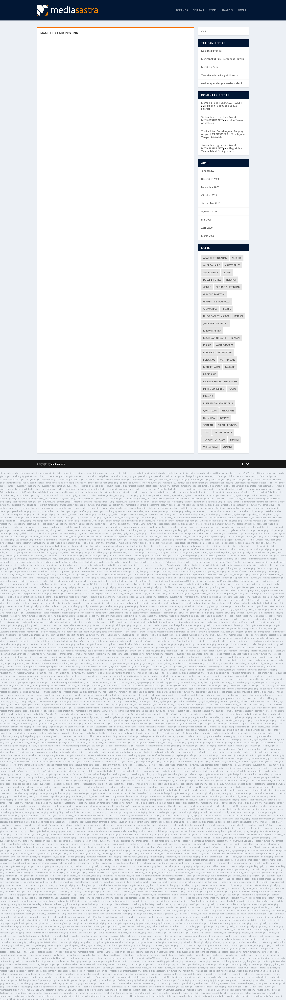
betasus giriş (127, 609)
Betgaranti (89, 552)
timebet (266, 755)
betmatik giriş (148, 473)
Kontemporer (224, 345)
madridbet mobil (185, 517)
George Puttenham (228, 287)
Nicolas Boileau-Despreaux (220, 381)
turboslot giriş (102, 473)
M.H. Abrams (227, 359)
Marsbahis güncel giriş (85, 650)
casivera (275, 498)
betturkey (149, 568)
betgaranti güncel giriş (16, 622)
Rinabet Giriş (108, 501)
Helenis (226, 308)
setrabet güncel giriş (192, 489)
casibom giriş (34, 485)
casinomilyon (107, 546)
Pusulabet (57, 625)
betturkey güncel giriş (225, 523)
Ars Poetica (210, 272)
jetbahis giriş (212, 672)
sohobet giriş (116, 498)
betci (150, 625)
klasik (207, 345)
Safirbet (137, 644)
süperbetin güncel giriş (163, 729)
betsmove (31, 523)
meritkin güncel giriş (236, 695)
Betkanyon (227, 492)
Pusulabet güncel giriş (87, 688)
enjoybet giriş (11, 555)
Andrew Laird (211, 265)
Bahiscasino (188, 733)
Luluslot (101, 720)
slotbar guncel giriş (89, 600)
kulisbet (17, 482)
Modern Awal (211, 367)
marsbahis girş (168, 622)
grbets (256, 619)
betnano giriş (171, 631)
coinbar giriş (91, 587)
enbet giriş (123, 508)
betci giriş (211, 745)
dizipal (191, 514)
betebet (16, 473)
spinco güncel (207, 600)
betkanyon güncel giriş (141, 584)
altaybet (59, 609)
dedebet (197, 485)
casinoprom (37, 603)
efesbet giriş (181, 495)
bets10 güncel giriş (141, 628)
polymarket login (247, 530)
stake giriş (165, 498)
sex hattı (137, 695)
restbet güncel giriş (237, 489)
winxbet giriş (69, 473)
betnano (198, 568)
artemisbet (268, 485)
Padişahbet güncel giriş (204, 530)
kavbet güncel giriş (242, 492)
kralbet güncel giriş (166, 517)
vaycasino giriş (271, 628)
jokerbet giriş (75, 758)
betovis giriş (125, 479)
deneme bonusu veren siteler (270, 501)
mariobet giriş (113, 749)
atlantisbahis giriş (159, 666)
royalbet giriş (122, 650)
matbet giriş (79, 476)
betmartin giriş (254, 606)
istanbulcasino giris (62, 733)
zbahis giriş (243, 650)
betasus (105, 498)
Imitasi (238, 316)
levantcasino (110, 701)
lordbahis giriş (223, 508)
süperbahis (142, 504)
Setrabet (144, 660)
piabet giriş (70, 752)
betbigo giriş (208, 612)
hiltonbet (261, 473)
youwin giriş (80, 726)
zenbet (47, 536)
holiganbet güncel (152, 539)
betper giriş (182, 622)
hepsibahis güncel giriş (260, 549)
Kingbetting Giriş (37, 653)
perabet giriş (177, 511)
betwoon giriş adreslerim (100, 631)
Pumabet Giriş (52, 714)
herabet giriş (78, 546)
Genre (207, 287)
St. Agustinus (223, 432)
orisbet (50, 679)
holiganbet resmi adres (222, 679)
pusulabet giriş (49, 485)
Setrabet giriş (225, 565)
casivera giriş (248, 517)
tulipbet (208, 533)
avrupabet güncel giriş (233, 593)
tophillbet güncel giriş (67, 695)
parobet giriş (104, 514)
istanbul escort (29, 482)
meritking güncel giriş (45, 657)
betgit (148, 542)
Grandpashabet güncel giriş (49, 473)
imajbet (113, 489)
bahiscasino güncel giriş (206, 733)
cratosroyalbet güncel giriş (248, 504)
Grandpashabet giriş (186, 641)
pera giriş (21, 593)
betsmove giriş (32, 527)
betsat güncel (155, 647)
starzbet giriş (121, 485)
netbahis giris (51, 723)
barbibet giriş (92, 676)
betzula (226, 584)
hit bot (121, 587)
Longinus (209, 359)
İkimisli (60, 495)
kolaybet (223, 489)
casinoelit (180, 603)
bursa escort (278, 641)
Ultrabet (144, 612)
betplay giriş (11, 676)
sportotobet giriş (259, 634)
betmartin (4, 726)
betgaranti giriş (170, 701)
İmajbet (39, 685)
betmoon (173, 669)
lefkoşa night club (198, 755)
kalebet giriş (156, 600)
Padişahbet (240, 628)
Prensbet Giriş (138, 523)
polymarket (219, 739)
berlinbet (110, 650)
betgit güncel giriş (175, 644)
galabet (234, 530)
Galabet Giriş (190, 638)
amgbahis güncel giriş (67, 485)
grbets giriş (10, 634)
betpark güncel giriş (75, 479)
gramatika (210, 308)
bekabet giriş (134, 755)
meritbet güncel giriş (221, 558)
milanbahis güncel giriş (37, 739)
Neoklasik (209, 374)
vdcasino (153, 533)
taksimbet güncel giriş (59, 549)
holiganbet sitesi (157, 657)
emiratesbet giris (200, 511)
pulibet (28, 476)
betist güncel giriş (66, 517)
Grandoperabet (174, 565)
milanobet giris (209, 476)
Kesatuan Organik (215, 337)
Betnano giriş (98, 520)
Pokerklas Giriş (91, 609)
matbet (166, 482)
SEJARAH (198, 10)
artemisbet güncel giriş (171, 752)
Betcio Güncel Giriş (162, 514)
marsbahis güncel (141, 511)
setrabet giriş (205, 571)
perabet (53, 517)
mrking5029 (243, 473)
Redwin (96, 625)
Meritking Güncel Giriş (125, 672)
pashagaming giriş (195, 672)
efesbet (213, 517)
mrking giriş (51, 552)
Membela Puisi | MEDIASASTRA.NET (221, 102)
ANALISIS (227, 10)
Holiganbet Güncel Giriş (226, 562)
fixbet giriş (126, 476)
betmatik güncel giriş (181, 485)
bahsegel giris (38, 508)
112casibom (194, 758)
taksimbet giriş (213, 495)
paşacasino (103, 593)
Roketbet (180, 663)
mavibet (246, 691)
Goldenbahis (214, 726)
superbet (29, 752)
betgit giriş (267, 527)
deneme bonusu (225, 707)
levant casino (197, 508)
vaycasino (91, 590)
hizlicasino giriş (248, 603)
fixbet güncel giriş (142, 562)
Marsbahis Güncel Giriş (37, 517)
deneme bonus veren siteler (270, 695)
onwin (54, 536)
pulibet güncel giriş (188, 552)
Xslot (229, 536)
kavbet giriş (219, 568)
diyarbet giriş (156, 698)
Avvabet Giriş (172, 549)
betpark (182, 558)
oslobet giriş (143, 666)
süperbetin (110, 492)
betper (166, 647)
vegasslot (40, 495)
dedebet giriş (124, 523)
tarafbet (257, 479)
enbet (215, 552)
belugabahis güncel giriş (182, 482)
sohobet (190, 523)
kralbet (140, 485)
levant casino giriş (229, 495)
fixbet (253, 473)
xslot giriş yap (46, 758)
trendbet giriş (85, 527)
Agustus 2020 (209, 211)
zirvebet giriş (38, 584)
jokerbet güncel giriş (168, 479)
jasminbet (174, 717)
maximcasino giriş (67, 717)
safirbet (60, 514)
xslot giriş (66, 577)
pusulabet (91, 476)
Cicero (227, 272)
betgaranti (215, 482)
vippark (275, 533)
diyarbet (155, 498)
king (170, 546)
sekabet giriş (101, 523)
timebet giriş (18, 476)
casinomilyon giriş (240, 485)
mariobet (161, 726)
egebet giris (182, 755)
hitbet (135, 574)
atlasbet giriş (150, 688)
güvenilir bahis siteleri (196, 726)
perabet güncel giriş (185, 473)
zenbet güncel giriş (163, 723)
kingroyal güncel (270, 745)
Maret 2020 (207, 235)
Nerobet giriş (19, 523)
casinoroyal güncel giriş (150, 482)
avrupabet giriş (228, 504)
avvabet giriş (59, 593)
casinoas (17, 501)
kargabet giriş (160, 584)
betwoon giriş (251, 476)
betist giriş (214, 581)
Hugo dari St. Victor (216, 316)
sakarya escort (148, 736)
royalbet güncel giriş (241, 672)
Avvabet (241, 749)
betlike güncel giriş (46, 501)
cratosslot (50, 634)
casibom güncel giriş (9, 498)
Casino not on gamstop (268, 568)
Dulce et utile (212, 279)
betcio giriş (5, 504)
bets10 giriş (25, 492)
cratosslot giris (40, 476)
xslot (60, 482)
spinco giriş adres (175, 736)
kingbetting (136, 663)
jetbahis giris (29, 682)
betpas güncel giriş (254, 590)
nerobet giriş (153, 679)
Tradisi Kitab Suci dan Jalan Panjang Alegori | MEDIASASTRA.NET (222, 133)
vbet (159, 495)
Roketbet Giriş (51, 584)
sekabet (85, 495)
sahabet (11, 485)
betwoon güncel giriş (138, 638)
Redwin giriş (96, 596)
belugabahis (180, 682)
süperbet (28, 729)
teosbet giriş (130, 704)
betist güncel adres (170, 720)
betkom (3, 508)
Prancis (208, 396)
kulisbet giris (139, 552)
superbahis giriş (101, 527)
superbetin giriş (229, 473)
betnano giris (153, 552)
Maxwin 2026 (89, 584)
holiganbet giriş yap (69, 612)
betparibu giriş (125, 742)
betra (264, 606)
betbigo (89, 539)
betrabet (55, 650)
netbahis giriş (242, 745)
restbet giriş (62, 489)
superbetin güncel (186, 533)
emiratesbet (111, 542)
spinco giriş (32, 504)
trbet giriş (268, 749)
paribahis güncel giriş (206, 691)
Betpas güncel (30, 717)
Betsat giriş (78, 619)
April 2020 (207, 227)
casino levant (100, 622)
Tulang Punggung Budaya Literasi (219, 107)
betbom (251, 638)
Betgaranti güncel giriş (203, 625)
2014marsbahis (253, 600)
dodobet (71, 634)
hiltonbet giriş (63, 574)
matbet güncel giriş (244, 552)
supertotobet (82, 517)
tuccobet (42, 523)
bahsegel (241, 514)
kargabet (265, 498)
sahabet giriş (227, 482)
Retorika (209, 417)
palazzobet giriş (16, 628)
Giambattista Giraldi (216, 301)
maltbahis (41, 533)
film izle (233, 622)
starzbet (279, 590)
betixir (216, 504)
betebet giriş (240, 501)
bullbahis (15, 546)
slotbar (40, 482)
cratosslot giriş (108, 638)
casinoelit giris (278, 577)
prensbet (50, 508)
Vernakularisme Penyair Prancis (219, 75)
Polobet (221, 691)
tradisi (234, 439)
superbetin (134, 501)
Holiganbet (77, 501)
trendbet (232, 546)
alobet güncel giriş (122, 590)
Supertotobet (178, 571)
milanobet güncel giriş (239, 634)
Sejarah (208, 425)
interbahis (241, 647)
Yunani (227, 446)
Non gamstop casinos (77, 571)
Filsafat (231, 279)
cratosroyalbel (201, 517)
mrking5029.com (206, 498)
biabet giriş (5, 473)
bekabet (104, 641)
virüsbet (132, 485)
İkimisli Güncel (17, 688)
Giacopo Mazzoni (214, 294)
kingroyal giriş (24, 520)
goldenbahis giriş (148, 495)
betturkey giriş (222, 530)
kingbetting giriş (55, 726)
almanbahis (51, 482)
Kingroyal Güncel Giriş (35, 704)
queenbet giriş (228, 527)
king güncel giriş (141, 498)
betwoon (119, 571)
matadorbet (256, 485)
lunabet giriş (208, 485)
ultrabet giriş (168, 539)
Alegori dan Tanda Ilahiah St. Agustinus (221, 150)
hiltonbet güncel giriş (38, 638)
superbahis (32, 546)
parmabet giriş (210, 489)
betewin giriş (167, 504)
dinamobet (33, 600)
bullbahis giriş (174, 489)
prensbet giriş (76, 552)
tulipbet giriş (111, 511)
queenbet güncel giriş (46, 574)
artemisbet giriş (150, 644)
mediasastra (58, 464)
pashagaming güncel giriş (201, 577)
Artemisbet (192, 558)
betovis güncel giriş (119, 473)
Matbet (281, 742)
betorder (64, 584)
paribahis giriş (66, 476)
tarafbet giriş (102, 489)
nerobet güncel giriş (15, 612)
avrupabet (127, 695)
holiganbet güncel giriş (267, 523)
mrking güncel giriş (233, 520)
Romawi (224, 417)
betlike (141, 650)
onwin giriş (99, 542)
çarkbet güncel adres (90, 504)
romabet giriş (11, 565)
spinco (132, 508)
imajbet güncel (188, 504)
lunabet (128, 644)
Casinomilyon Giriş (24, 539)
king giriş (241, 498)
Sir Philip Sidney (227, 425)
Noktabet (185, 508)
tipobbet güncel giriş (200, 479)
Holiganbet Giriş (91, 606)
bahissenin (181, 520)
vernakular (210, 446)
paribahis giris (169, 691)
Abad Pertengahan (215, 257)
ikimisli (78, 568)
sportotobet (22, 587)
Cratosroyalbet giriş (226, 669)
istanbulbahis (233, 533)
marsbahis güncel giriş (67, 511)
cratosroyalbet (95, 533)
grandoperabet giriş (255, 666)
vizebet (130, 698)
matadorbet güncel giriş (262, 482)
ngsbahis (112, 552)
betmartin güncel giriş (261, 729)
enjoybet (45, 527)
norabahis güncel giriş (10, 571)
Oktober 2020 (209, 195)
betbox (228, 717)
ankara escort (138, 739)
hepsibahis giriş (43, 593)
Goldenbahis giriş (148, 596)
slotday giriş (167, 682)
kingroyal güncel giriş (128, 533)
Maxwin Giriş (107, 710)
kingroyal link (20, 533)
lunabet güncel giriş (56, 542)
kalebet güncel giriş (239, 685)
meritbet (200, 495)
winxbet (134, 520)
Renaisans (227, 410)
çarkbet (43, 644)
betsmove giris (158, 695)
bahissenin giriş (264, 733)
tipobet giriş (259, 508)
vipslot (281, 720)
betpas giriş (5, 501)
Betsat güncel (73, 530)
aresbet (149, 745)
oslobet (90, 473)
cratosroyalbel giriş (205, 523)
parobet (145, 492)
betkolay (31, 695)
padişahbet (103, 476)
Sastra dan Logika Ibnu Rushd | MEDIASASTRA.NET (219, 118)
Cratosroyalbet (29, 755)
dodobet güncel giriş (137, 530)
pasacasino (246, 508)
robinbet (4, 574)
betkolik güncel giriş (99, 555)
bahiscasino (248, 542)
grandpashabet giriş (69, 504)
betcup (81, 590)
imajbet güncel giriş (122, 603)
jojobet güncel (18, 530)
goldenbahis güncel (128, 482)
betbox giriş (5, 527)
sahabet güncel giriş (272, 504)
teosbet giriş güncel (204, 562)
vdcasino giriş (225, 596)
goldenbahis (6, 482)
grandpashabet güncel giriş (172, 523)
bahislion (4, 479)
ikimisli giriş (219, 536)
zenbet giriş (152, 523)
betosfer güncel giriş (129, 660)
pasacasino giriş (112, 657)
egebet (237, 615)
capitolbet (243, 511)
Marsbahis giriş (196, 539)
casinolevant (151, 489)
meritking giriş (160, 669)
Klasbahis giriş (120, 565)
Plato (232, 388)
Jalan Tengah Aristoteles (223, 135)
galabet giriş (87, 542)
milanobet (241, 669)
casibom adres (29, 571)
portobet (100, 619)
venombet (216, 676)
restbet (136, 492)
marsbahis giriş (17, 479)
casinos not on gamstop (140, 514)
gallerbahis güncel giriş (216, 574)
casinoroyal (55, 577)
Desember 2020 (210, 179)
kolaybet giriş (185, 669)
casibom (240, 476)
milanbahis (111, 508)
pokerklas (271, 473)
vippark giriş (14, 508)
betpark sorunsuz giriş (10, 542)
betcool (100, 590)
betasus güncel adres (269, 495)
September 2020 (210, 203)
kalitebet (69, 726)
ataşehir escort (142, 577)
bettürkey (53, 476)
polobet (68, 482)
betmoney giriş (168, 755)
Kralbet (171, 473)
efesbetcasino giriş (73, 603)
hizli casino (162, 546)
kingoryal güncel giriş (198, 619)
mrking (188, 511)
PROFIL (242, 10)
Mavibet (123, 685)
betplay (11, 584)
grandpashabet (140, 476)
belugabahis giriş (270, 514)
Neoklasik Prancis (211, 50)
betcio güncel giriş (148, 479)
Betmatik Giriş (205, 704)
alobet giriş (206, 688)
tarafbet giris (126, 707)
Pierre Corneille (213, 388)
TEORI (212, 10)
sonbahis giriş (20, 638)
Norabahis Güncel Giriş (25, 672)
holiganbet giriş (203, 473)
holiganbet (161, 473)
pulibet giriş (163, 511)
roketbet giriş (97, 657)
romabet (29, 555)
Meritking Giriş (249, 587)
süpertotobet (115, 558)
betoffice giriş (234, 517)
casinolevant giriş (201, 492)
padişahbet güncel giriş (11, 736)
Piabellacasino (44, 612)
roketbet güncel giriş (261, 574)
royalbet (185, 498)
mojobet (207, 542)
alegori (236, 257)
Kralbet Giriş (14, 720)
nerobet (124, 688)
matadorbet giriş (153, 536)
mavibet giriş (125, 542)
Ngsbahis (162, 489)
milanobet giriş (126, 489)
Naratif (230, 367)
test (120, 511)
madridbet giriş (140, 590)
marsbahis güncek (67, 536)
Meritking (204, 584)
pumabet (252, 669)
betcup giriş (11, 520)
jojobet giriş (177, 501)
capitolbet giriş (44, 558)
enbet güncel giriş (221, 587)
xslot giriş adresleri (209, 628)
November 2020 (210, 187)
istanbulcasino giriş (89, 565)
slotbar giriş (245, 495)
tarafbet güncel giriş (124, 581)
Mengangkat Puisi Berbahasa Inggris (222, 58)
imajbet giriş (156, 492)
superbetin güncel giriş (184, 587)
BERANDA (182, 10)
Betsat (52, 695)
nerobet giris (227, 577)
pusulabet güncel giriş (269, 489)
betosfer (51, 489)
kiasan (235, 337)
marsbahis (115, 476)
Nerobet (277, 653)
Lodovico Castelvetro (217, 352)
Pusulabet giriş (157, 577)
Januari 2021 (208, 170)
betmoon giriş (227, 701)
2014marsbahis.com (92, 701)
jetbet (148, 485)
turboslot (151, 631)
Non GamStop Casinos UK (177, 581)
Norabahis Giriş (57, 682)
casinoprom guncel (37, 622)
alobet (144, 546)
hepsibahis (64, 562)
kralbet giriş (135, 473)
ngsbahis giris (253, 514)
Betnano (260, 517)
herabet (221, 682)
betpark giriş (109, 596)
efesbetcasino (6, 517)
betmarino (160, 574)
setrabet (155, 720)
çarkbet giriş (148, 663)
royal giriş (138, 489)
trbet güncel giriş (250, 688)
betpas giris (98, 669)
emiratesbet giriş (190, 745)
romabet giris (243, 527)
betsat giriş (94, 498)
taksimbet (91, 672)
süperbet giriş (201, 482)
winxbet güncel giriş (106, 577)
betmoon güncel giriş (161, 555)
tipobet (14, 492)
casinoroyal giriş (72, 495)
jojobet (135, 479)
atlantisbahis (120, 530)
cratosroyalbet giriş (165, 663)
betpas (14, 536)
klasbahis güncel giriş (10, 549)
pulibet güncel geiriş (173, 714)
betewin (99, 479)
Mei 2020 (206, 219)
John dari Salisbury (215, 323)
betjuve (208, 723)
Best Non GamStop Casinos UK (214, 549)
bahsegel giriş (7, 539)
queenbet (169, 520)
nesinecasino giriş (242, 596)
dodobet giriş (48, 479)
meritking (228, 501)
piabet (94, 568)
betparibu (208, 653)
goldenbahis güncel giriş (117, 520)
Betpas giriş (171, 562)
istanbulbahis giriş (271, 479)
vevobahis (256, 596)
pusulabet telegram (9, 495)
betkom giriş (121, 501)
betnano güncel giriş (250, 581)
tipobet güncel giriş (247, 609)
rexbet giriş (258, 676)
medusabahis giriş (85, 644)
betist (214, 546)
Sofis (206, 432)
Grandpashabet (242, 482)
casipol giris (55, 628)
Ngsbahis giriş (231, 660)
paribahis (128, 498)
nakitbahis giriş (117, 641)
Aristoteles (232, 265)
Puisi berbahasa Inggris (218, 403)
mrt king (216, 473)
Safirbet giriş (155, 508)
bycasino (88, 501)
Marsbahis (231, 498)
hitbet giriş (278, 492)
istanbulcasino (254, 562)
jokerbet (281, 536)
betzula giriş (82, 714)
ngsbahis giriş (68, 498)
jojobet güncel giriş (109, 482)
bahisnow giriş (28, 473)
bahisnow (51, 495)
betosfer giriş (69, 628)
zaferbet (252, 622)
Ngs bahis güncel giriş (25, 701)
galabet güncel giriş (138, 691)
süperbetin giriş (28, 562)
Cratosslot (31, 612)
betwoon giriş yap (79, 555)
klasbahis (83, 485)
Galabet (31, 533)
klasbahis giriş (24, 568)
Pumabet (93, 485)
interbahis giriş (7, 590)
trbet (233, 549)
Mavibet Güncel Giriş (229, 581)
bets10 (191, 495)
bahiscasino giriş (253, 593)
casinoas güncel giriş (155, 650)
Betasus (259, 539)
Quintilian (210, 410)
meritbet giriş (6, 533)
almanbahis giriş (179, 590)
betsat (166, 492)
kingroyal (107, 517)
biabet (102, 485)
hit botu (39, 710)
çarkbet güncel (64, 501)
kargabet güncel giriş (144, 609)
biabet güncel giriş (37, 489)
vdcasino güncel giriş (221, 479)
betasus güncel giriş (189, 527)
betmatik (81, 473)
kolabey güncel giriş (38, 498)
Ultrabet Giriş (114, 634)
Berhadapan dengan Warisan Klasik (221, 83)
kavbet (110, 485)
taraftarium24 (273, 508)
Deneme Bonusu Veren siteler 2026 (63, 704)
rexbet (125, 749)
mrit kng (9, 707)
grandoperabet (214, 736)
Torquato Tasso (214, 439)
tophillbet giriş (56, 520)
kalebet (183, 514)
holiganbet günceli (86, 489)
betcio (177, 504)
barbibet (169, 476)
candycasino (97, 492)
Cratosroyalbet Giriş (262, 492)
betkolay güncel (19, 489)
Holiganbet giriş (277, 530)
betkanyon (139, 536)
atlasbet (174, 527)
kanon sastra (212, 330)
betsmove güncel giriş (91, 530)
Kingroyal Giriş (39, 492)
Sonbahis (103, 609)
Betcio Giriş (216, 501)
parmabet (78, 482)
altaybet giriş (21, 558)
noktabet (61, 634)
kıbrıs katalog (6, 761)
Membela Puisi (209, 67)
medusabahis (185, 492)
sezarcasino (101, 726)
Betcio (81, 587)
